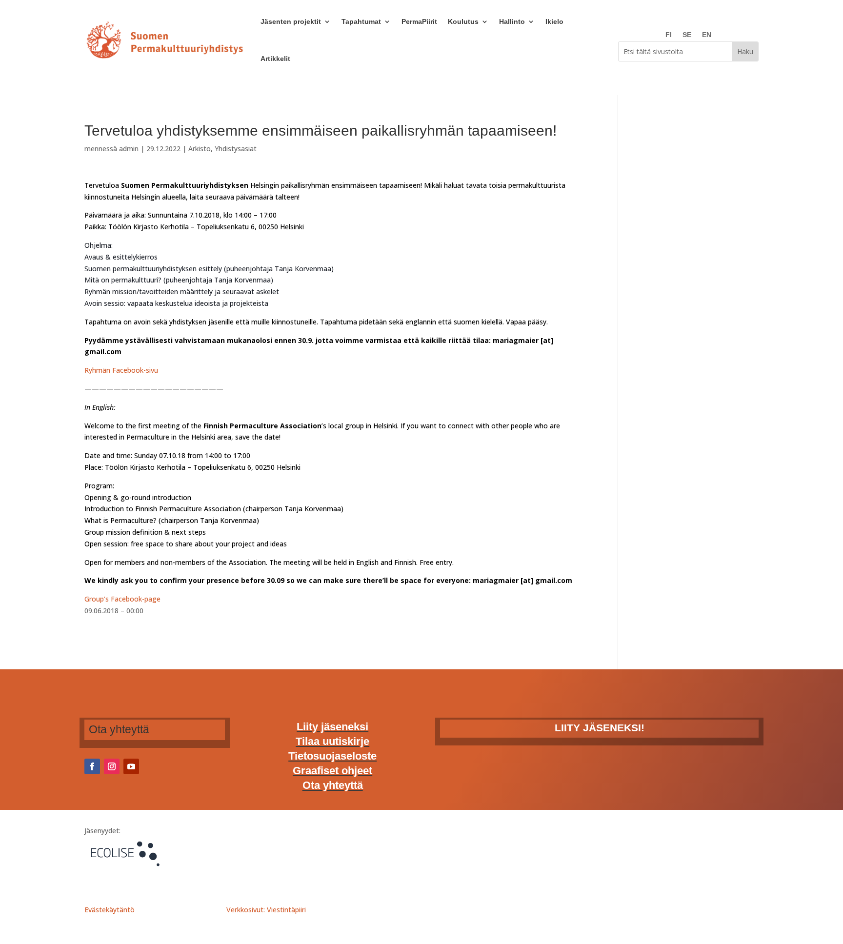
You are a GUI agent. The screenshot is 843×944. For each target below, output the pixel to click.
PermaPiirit (419, 21)
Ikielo (554, 21)
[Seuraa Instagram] (112, 766)
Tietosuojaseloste (332, 757)
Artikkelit (275, 58)
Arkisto (199, 148)
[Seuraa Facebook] (92, 766)
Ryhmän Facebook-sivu (121, 370)
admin (129, 148)
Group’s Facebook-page (122, 598)
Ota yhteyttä (332, 786)
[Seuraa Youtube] (131, 766)
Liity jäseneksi (332, 728)
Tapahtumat (361, 21)
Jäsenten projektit (291, 21)
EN (706, 35)
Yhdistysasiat (236, 148)
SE (686, 35)
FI (668, 35)
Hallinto (512, 21)
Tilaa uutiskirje (332, 742)
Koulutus (463, 21)
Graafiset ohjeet (332, 772)
